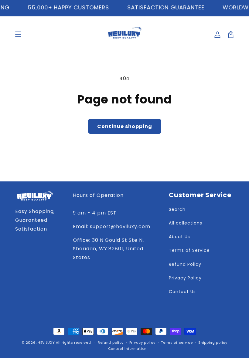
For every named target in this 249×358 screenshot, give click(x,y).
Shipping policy (212, 342)
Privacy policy (142, 342)
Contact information (127, 348)
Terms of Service (189, 250)
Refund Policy (185, 264)
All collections (185, 223)
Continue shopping (124, 126)
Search (177, 209)
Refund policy (111, 342)
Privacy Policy (185, 278)
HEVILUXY (46, 342)
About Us (179, 237)
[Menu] (18, 34)
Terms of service (177, 342)
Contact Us (182, 292)
